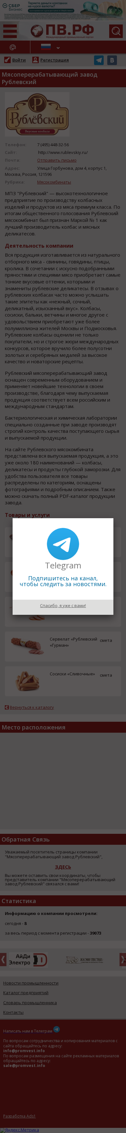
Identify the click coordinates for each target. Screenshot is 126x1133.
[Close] (113, 518)
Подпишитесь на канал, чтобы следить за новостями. (63, 581)
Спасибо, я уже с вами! (63, 605)
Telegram (63, 565)
